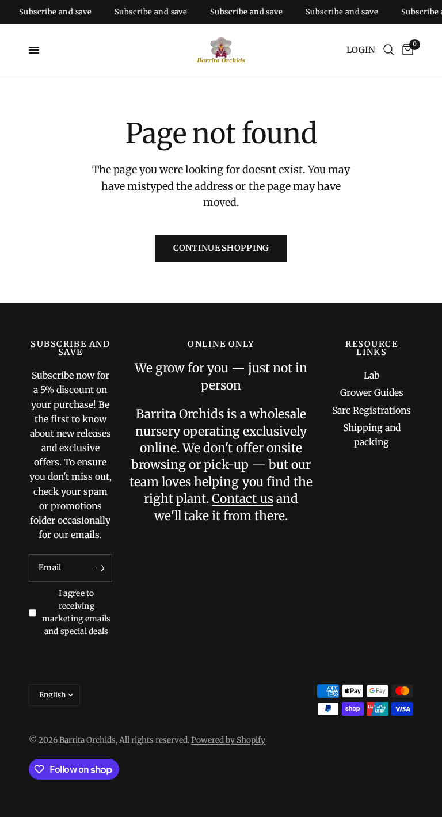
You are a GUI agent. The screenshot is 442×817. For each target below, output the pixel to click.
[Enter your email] (100, 568)
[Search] (388, 50)
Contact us (242, 498)
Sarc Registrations (371, 410)
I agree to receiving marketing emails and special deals (76, 612)
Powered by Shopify (228, 740)
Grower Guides (371, 392)
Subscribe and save (50, 12)
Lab (371, 375)
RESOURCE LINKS (371, 348)
